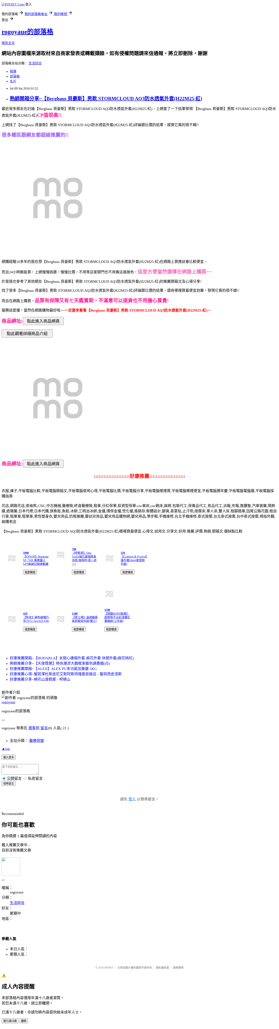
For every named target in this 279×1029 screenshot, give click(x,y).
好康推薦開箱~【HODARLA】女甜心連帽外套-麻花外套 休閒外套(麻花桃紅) (72, 658)
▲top (6, 749)
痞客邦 (33, 728)
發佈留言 (8, 783)
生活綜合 (35, 63)
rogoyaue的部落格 (27, 31)
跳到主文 (8, 43)
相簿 (13, 71)
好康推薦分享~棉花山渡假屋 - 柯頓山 (40, 679)
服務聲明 (178, 967)
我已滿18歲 (10, 1020)
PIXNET (109, 967)
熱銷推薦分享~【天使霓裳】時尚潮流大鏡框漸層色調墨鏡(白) (60, 663)
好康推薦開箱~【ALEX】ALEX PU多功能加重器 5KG (53, 669)
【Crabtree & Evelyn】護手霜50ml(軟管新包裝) (134, 560)
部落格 (15, 76)
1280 (75, 613)
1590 (107, 610)
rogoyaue (8, 702)
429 (25, 613)
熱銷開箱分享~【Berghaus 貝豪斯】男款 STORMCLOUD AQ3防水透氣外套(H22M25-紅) (106, 98)
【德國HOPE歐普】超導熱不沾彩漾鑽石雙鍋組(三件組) (117, 617)
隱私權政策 (162, 967)
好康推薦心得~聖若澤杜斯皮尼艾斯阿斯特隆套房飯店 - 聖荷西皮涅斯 (66, 674)
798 (74, 549)
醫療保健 (36, 741)
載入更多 (8, 757)
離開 (23, 1020)
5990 (26, 552)
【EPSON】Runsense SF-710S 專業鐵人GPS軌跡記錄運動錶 (36, 560)
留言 (44, 728)
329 (123, 552)
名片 (13, 81)
